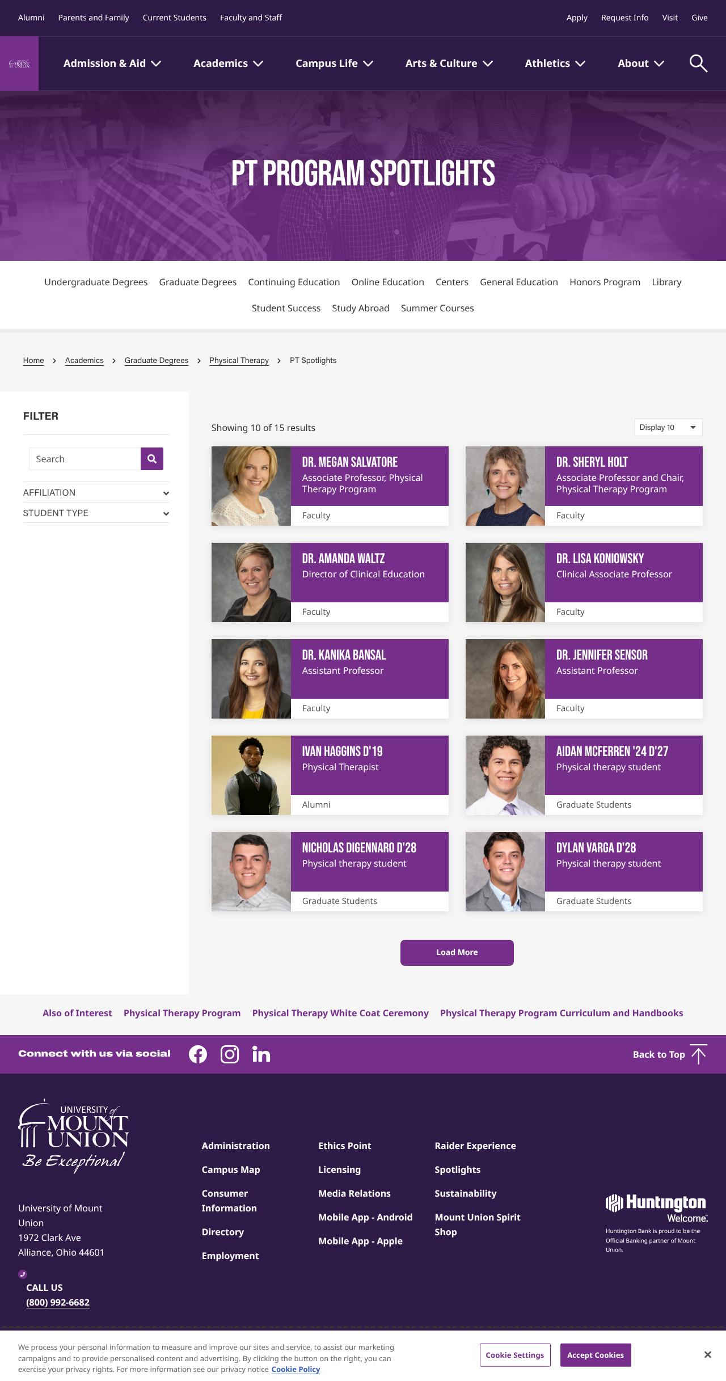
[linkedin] (261, 1054)
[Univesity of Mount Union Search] (152, 458)
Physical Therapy (239, 360)
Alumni (31, 17)
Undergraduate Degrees (95, 282)
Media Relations (354, 1193)
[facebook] (198, 1054)
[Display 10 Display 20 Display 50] (669, 427)
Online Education (388, 282)
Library (666, 282)
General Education (519, 282)
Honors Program (604, 282)
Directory (223, 1232)
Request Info (625, 17)
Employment (230, 1255)
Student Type (55, 512)
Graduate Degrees (198, 282)
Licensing (339, 1169)
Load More (457, 952)
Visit (670, 17)
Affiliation (49, 492)
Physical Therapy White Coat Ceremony (340, 1013)
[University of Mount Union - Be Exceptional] (73, 1137)
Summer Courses (437, 308)
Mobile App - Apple (360, 1241)
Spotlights (458, 1169)
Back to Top (659, 1054)
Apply (577, 17)
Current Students (174, 17)
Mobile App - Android (365, 1217)
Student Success (286, 308)
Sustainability (466, 1193)
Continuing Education (294, 282)
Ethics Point (345, 1145)
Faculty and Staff (251, 17)
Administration (236, 1145)
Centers (452, 282)
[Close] (707, 1354)
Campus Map (231, 1169)
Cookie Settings (515, 1354)
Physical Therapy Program (182, 1013)
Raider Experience (475, 1145)
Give (699, 17)
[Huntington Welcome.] (657, 1208)
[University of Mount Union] (19, 63)
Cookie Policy (296, 1369)
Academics (84, 360)
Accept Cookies (595, 1354)
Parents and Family (93, 17)
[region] (363, 1356)
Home (33, 360)
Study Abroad (361, 308)
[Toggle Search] (699, 63)
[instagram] (230, 1054)
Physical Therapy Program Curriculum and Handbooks (561, 1013)
